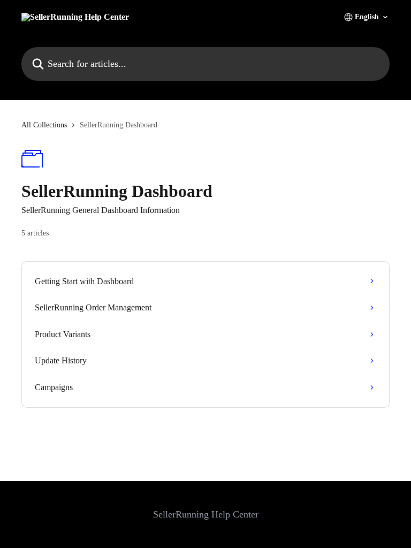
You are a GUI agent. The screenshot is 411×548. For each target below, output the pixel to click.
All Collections (44, 125)
